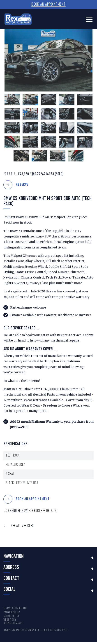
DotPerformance (13, 623)
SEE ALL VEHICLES (22, 526)
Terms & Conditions (15, 608)
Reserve (22, 185)
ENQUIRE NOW (19, 511)
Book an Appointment (48, 4)
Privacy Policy (11, 612)
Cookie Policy (11, 616)
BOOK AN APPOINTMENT (32, 499)
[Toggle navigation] (89, 19)
